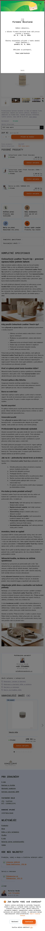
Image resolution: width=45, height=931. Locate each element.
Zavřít (22, 70)
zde (31, 927)
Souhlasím (29, 922)
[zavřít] (40, 4)
